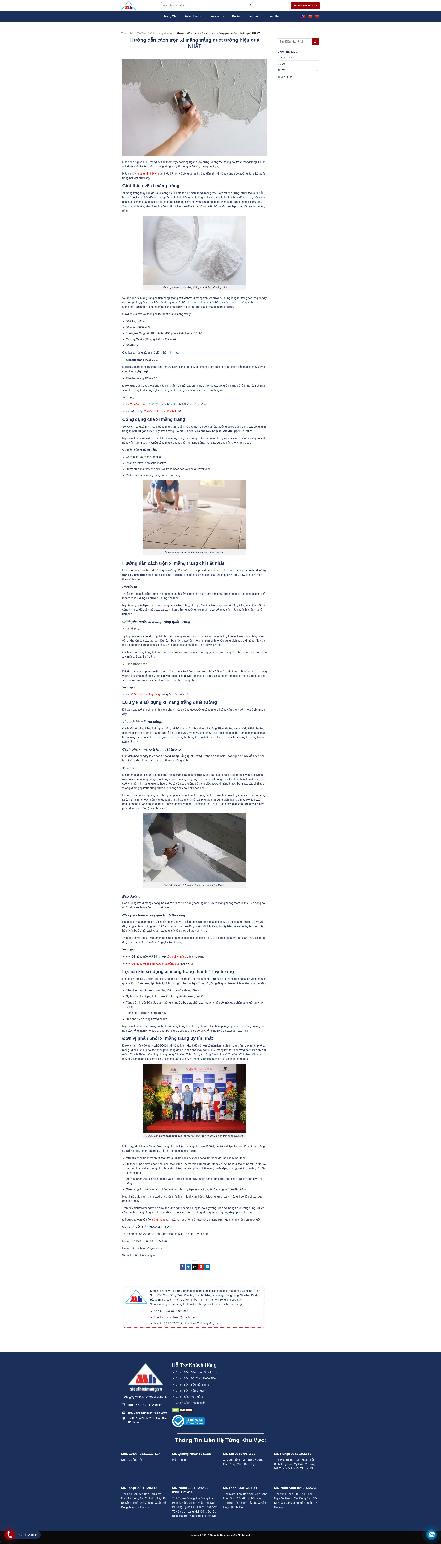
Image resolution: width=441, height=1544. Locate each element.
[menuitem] (197, 1372)
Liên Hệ (274, 16)
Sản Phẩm (215, 16)
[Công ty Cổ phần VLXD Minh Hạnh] (138, 5)
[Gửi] (250, 5)
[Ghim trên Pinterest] (201, 1267)
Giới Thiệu (192, 16)
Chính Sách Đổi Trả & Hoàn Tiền (196, 1378)
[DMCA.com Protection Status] (182, 1410)
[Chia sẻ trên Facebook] (182, 1267)
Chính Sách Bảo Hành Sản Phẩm (196, 1372)
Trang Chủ (170, 16)
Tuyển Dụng (285, 77)
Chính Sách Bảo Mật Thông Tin (195, 1384)
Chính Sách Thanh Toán (191, 1402)
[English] (303, 16)
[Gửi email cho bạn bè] (195, 1267)
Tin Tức (253, 16)
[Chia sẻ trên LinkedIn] (207, 1267)
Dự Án (236, 16)
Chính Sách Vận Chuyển (191, 1390)
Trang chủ (127, 33)
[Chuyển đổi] (317, 70)
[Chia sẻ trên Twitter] (188, 1267)
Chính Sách (285, 57)
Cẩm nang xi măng (161, 33)
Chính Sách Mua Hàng (190, 1396)
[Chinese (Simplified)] (310, 16)
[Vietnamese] (317, 16)
